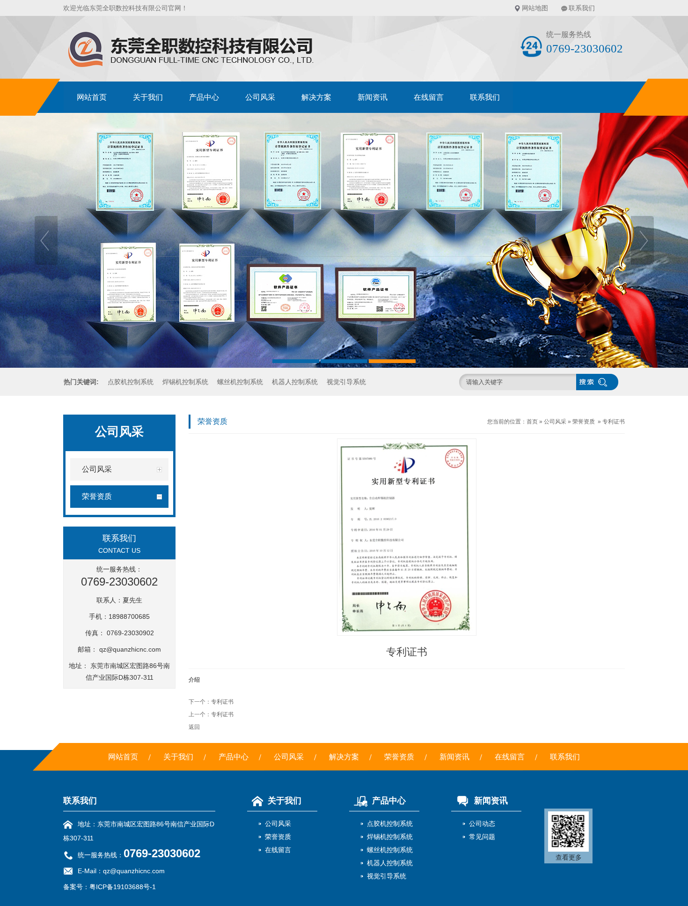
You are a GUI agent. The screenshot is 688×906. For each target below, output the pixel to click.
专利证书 (222, 701)
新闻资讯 (373, 97)
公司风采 (260, 97)
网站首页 (92, 97)
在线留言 (429, 97)
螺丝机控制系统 (240, 382)
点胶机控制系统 (131, 382)
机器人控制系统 (295, 382)
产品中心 (204, 97)
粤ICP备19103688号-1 (122, 887)
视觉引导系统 (346, 382)
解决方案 (316, 97)
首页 (532, 421)
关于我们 (148, 97)
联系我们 (582, 8)
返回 (194, 727)
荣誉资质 (583, 421)
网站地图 (535, 8)
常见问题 (482, 836)
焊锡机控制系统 (185, 382)
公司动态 (482, 823)
